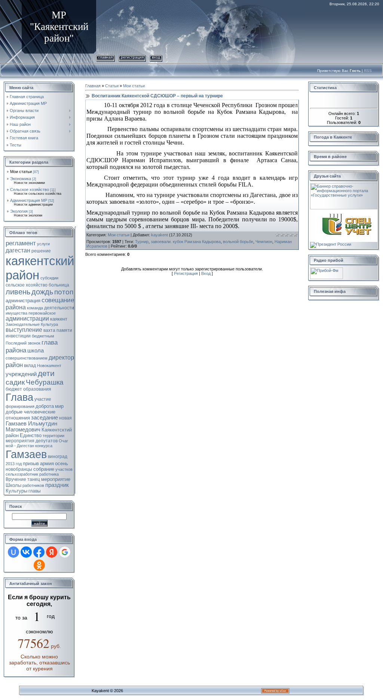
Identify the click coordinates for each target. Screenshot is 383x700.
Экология (19, 211)
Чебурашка (45, 382)
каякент (58, 319)
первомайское (42, 313)
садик (15, 382)
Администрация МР (28, 200)
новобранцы (19, 469)
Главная (105, 57)
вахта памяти (57, 330)
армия (47, 463)
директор (61, 357)
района (16, 307)
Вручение (16, 479)
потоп (63, 292)
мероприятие (55, 479)
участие (42, 399)
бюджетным (43, 336)
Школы (13, 485)
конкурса (43, 445)
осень (61, 463)
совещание (58, 300)
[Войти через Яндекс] (51, 552)
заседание (44, 418)
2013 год (14, 463)
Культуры (16, 491)
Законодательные (23, 324)
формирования (20, 406)
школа (35, 351)
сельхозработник (22, 474)
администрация (23, 300)
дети (46, 373)
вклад (30, 365)
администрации (27, 318)
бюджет (14, 389)
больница (59, 285)
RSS (368, 71)
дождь (42, 292)
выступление (24, 330)
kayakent (159, 235)
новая (65, 418)
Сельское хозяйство (29, 189)
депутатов (47, 440)
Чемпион (263, 241)
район (14, 365)
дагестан (18, 250)
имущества (16, 313)
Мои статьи (21, 171)
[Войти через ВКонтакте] (26, 552)
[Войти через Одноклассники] (39, 565)
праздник (57, 485)
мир (59, 406)
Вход (156, 57)
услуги (43, 244)
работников (33, 485)
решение (41, 251)
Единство (31, 435)
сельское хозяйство (27, 285)
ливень (18, 292)
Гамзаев (26, 454)
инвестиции (18, 336)
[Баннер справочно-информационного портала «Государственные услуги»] (343, 185)
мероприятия (20, 440)
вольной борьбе (238, 241)
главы (34, 491)
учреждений (21, 374)
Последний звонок (23, 343)
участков (64, 469)
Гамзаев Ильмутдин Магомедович (31, 427)
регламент (21, 243)
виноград (57, 456)
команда (35, 308)
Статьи (112, 86)
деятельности (59, 307)
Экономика (20, 178)
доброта (45, 406)
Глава (19, 397)
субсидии (49, 278)
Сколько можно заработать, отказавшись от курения (39, 663)
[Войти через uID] (13, 552)
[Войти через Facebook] (39, 552)
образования (37, 389)
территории (53, 435)
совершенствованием (27, 358)
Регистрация (132, 57)
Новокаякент (49, 365)
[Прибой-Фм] (326, 269)
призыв (31, 463)
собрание (43, 469)
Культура (49, 324)
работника (49, 474)
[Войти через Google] (65, 552)
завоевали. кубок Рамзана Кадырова (186, 241)
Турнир (141, 241)
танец (33, 479)
